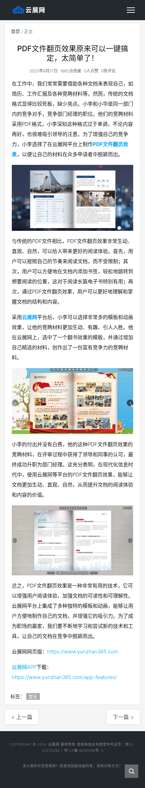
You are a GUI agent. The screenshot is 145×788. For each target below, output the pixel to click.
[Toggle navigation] (131, 10)
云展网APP (24, 667)
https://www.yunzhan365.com (82, 651)
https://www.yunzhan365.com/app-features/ (64, 677)
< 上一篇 (21, 717)
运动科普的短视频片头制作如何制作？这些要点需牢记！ (72, 769)
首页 (15, 31)
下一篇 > (123, 717)
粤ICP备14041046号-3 (84, 750)
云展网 (29, 317)
